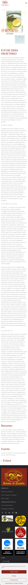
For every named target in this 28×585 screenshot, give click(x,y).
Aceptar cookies (14, 571)
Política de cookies (9, 583)
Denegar (14, 575)
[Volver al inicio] (5, 3)
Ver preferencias (14, 580)
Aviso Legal (15, 583)
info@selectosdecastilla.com (8, 502)
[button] (26, 3)
